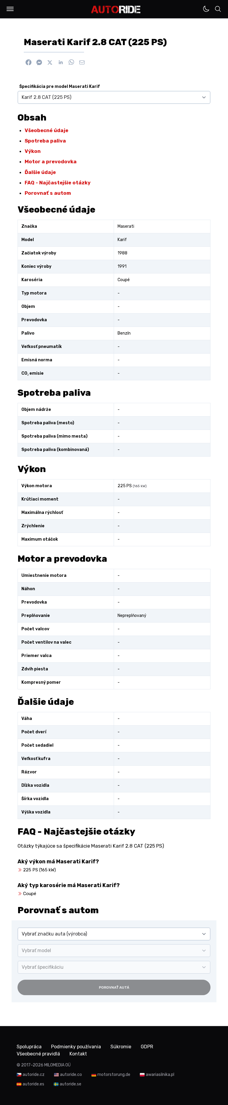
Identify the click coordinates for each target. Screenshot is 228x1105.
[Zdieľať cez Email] (82, 62)
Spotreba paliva (45, 141)
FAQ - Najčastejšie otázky (58, 183)
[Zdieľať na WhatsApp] (71, 62)
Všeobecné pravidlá (38, 1054)
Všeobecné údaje (46, 130)
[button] (10, 8)
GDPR (147, 1046)
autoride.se (70, 1084)
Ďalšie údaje (40, 172)
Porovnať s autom (48, 193)
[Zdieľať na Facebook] (28, 62)
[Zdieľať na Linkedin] (60, 62)
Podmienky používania (76, 1046)
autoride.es (33, 1084)
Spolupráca (29, 1046)
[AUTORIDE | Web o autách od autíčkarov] (116, 9)
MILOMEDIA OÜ (57, 1065)
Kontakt (78, 1054)
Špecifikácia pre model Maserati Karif (59, 86)
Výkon (33, 151)
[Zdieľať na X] (50, 62)
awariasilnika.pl (160, 1074)
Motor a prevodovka (51, 161)
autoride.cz (34, 1074)
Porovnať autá (114, 987)
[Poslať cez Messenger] (39, 62)
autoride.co (71, 1074)
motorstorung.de (113, 1074)
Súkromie (120, 1046)
